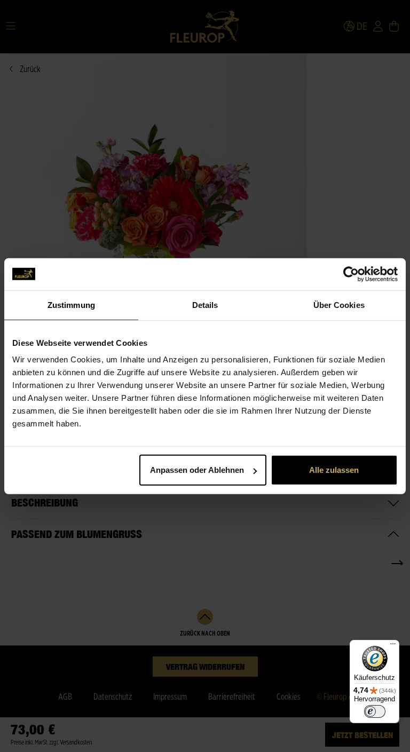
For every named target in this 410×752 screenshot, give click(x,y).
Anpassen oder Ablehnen (197, 469)
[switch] (374, 711)
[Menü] (393, 646)
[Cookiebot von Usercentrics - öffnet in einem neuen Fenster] (351, 274)
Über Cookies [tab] (339, 304)
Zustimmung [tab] (71, 304)
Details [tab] (205, 304)
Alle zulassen (334, 469)
